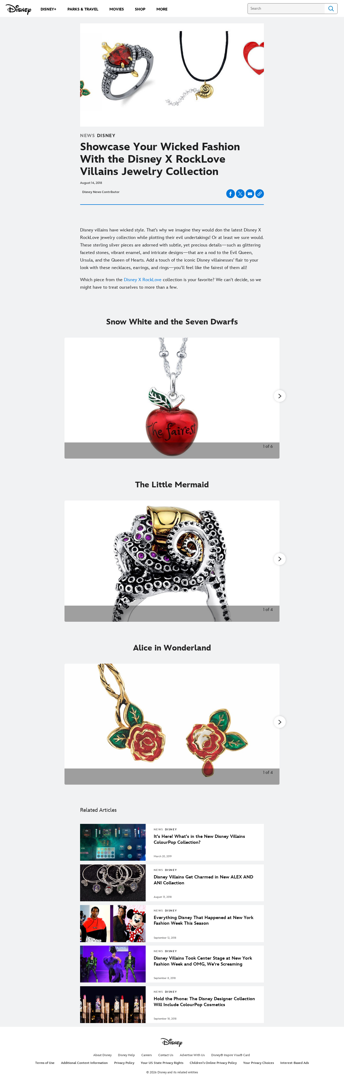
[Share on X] (240, 193)
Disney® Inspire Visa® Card (230, 1055)
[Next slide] (271, 398)
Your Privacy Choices (258, 1063)
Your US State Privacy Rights (162, 1063)
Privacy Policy (124, 1063)
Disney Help (126, 1055)
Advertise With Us (192, 1055)
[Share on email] (250, 194)
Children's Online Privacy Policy (213, 1063)
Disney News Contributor (101, 192)
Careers (146, 1055)
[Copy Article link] (259, 193)
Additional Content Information (84, 1063)
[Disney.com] (18, 9)
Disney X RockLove (143, 280)
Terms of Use (45, 1063)
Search (331, 8)
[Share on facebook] (230, 193)
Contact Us (165, 1055)
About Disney (102, 1055)
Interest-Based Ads (294, 1063)
